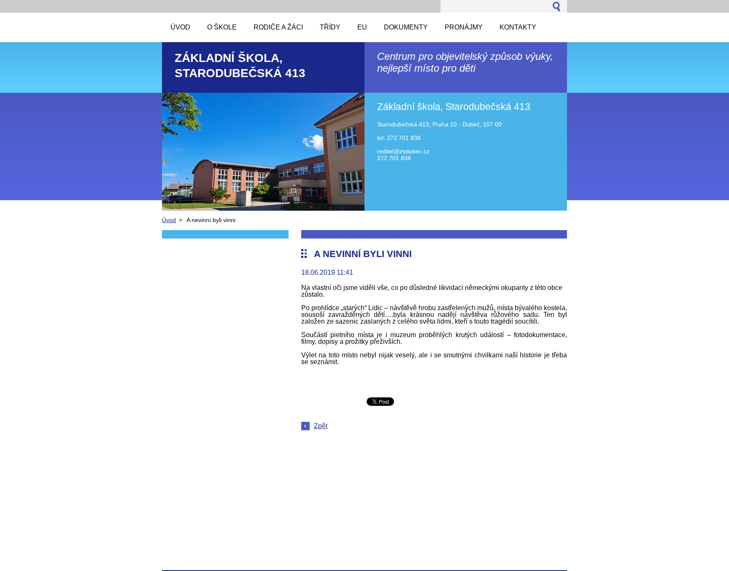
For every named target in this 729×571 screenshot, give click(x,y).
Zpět (320, 425)
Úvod (169, 220)
